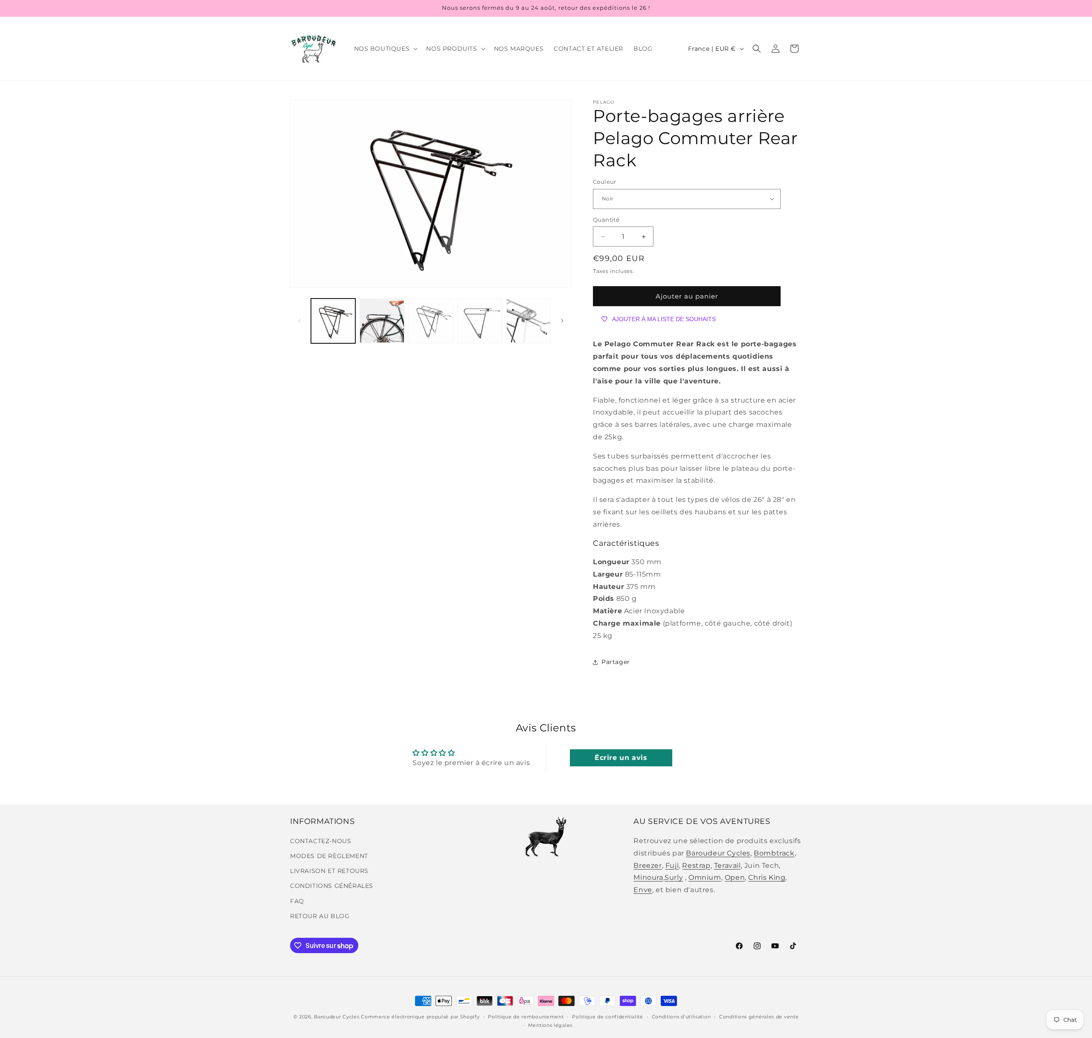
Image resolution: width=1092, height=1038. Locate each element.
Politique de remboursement (525, 1016)
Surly (674, 878)
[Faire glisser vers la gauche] (299, 320)
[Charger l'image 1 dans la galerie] (333, 321)
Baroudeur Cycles (718, 853)
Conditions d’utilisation (681, 1016)
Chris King (766, 878)
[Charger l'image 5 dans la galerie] (528, 321)
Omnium (704, 878)
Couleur (604, 181)
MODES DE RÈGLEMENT (329, 856)
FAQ (297, 901)
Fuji (672, 865)
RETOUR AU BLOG (319, 916)
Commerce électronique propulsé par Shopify (420, 1017)
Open (735, 878)
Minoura (648, 878)
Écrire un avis (621, 758)
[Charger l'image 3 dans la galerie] (431, 321)
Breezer (647, 865)
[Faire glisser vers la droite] (562, 320)
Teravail (727, 865)
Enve (642, 890)
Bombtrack (774, 853)
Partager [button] (615, 662)
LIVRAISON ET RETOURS (329, 871)
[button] (385, 49)
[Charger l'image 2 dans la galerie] (382, 321)
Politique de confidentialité (607, 1016)
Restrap (696, 865)
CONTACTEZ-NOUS (320, 841)
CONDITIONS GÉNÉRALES (331, 886)
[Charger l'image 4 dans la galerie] (479, 321)
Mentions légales (550, 1025)
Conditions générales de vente (759, 1016)
